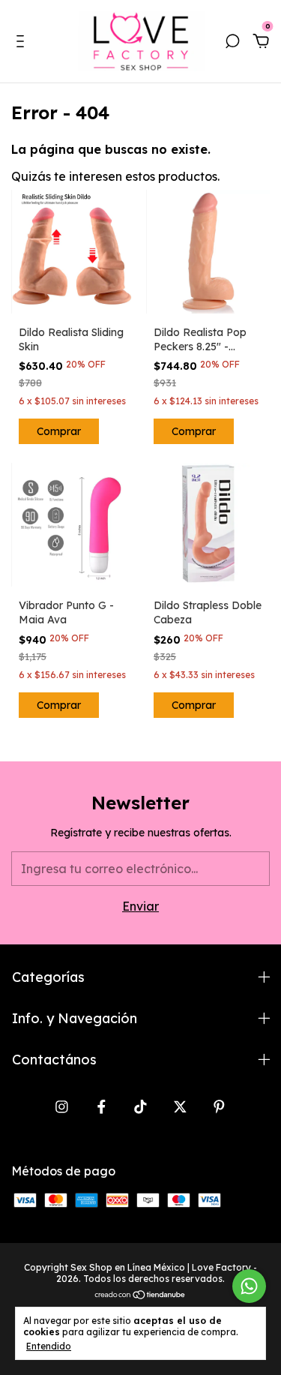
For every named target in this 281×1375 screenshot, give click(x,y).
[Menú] (22, 42)
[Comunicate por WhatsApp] (249, 1286)
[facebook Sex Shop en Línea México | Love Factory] (101, 1107)
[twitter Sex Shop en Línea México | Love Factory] (180, 1107)
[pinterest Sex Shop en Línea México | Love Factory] (219, 1107)
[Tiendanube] (140, 1295)
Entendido (48, 1346)
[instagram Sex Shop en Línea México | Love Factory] (62, 1107)
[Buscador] (232, 42)
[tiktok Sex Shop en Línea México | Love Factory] (140, 1107)
